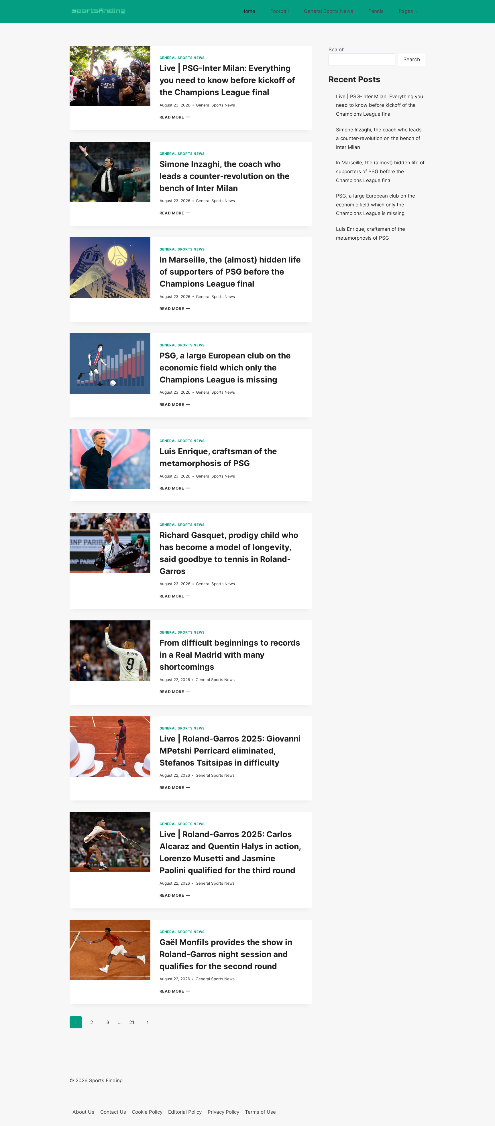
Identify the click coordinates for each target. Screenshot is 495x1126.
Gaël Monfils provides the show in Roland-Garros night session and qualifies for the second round (226, 954)
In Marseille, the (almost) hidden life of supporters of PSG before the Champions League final (230, 272)
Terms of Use (260, 1112)
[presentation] (110, 76)
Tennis (376, 11)
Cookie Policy (147, 1112)
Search (337, 49)
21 (131, 1022)
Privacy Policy (223, 1112)
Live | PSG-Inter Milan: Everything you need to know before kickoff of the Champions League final (227, 80)
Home (248, 11)
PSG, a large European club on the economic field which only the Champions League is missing (225, 367)
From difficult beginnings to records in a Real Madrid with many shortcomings (230, 655)
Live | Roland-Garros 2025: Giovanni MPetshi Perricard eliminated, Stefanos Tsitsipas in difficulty (230, 751)
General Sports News (328, 11)
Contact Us (113, 1112)
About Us (83, 1112)
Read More (175, 117)
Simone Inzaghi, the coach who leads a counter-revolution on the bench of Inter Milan (225, 176)
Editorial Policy (185, 1112)
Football (279, 11)
